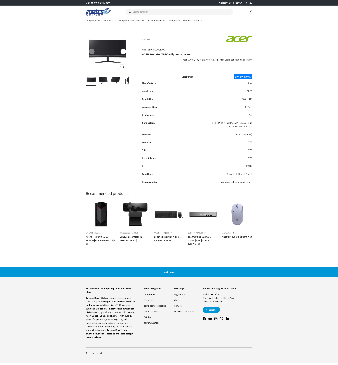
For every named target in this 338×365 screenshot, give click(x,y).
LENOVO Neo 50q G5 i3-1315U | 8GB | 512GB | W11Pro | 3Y (200, 240)
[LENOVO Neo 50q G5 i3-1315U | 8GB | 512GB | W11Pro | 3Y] (203, 214)
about (238, 2)
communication (191, 20)
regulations (180, 294)
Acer (149, 39)
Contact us (225, 2)
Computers (91, 20)
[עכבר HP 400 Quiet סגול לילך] (237, 214)
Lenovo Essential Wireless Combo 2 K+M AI (168, 238)
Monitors (108, 20)
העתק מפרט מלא (243, 76)
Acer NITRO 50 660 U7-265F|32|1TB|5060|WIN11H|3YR (100, 240)
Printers (173, 20)
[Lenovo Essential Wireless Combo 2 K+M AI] (169, 214)
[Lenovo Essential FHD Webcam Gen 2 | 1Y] (135, 214)
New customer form (184, 311)
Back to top (169, 272)
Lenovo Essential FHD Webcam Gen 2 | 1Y (131, 238)
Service (178, 305)
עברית (249, 2)
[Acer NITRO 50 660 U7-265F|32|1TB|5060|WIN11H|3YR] (101, 214)
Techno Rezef (97, 353)
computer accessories (130, 20)
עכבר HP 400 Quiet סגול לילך (237, 236)
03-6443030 (216, 301)
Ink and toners (154, 20)
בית (143, 39)
